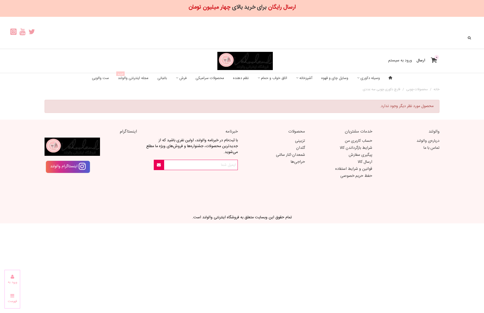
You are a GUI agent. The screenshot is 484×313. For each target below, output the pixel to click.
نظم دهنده (241, 78)
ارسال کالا (365, 162)
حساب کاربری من (358, 141)
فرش (183, 78)
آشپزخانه (305, 78)
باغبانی (162, 78)
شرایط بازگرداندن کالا (356, 148)
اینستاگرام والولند (64, 166)
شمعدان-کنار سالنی (290, 155)
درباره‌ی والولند (427, 141)
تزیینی (300, 141)
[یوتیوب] (22, 32)
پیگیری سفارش (360, 155)
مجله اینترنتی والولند (132, 77)
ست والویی (100, 78)
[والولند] (242, 61)
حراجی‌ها (298, 162)
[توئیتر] (31, 32)
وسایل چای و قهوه (334, 78)
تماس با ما (431, 148)
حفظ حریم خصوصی (356, 176)
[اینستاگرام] (13, 32)
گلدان (300, 148)
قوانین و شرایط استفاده (353, 169)
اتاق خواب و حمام (274, 78)
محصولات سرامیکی (210, 78)
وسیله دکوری (370, 78)
